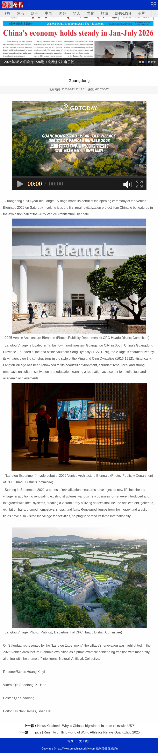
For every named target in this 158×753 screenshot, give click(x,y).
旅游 (104, 13)
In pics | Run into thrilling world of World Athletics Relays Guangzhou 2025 (86, 732)
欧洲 (34, 13)
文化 (90, 13)
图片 (141, 13)
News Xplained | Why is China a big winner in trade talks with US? (85, 726)
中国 (48, 13)
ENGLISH (123, 13)
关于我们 (85, 741)
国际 (62, 13)
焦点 (20, 13)
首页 (6, 13)
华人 (76, 13)
